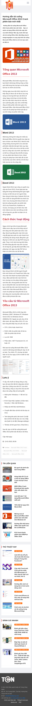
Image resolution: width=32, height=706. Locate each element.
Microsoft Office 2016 (18, 454)
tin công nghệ (15, 698)
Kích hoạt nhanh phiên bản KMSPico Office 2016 (21, 534)
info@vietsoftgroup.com (12, 695)
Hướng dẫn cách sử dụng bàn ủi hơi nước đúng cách (21, 586)
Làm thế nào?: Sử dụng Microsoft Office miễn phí (21, 498)
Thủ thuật (18, 551)
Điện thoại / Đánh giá (21, 624)
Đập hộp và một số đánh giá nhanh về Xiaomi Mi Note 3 (20, 644)
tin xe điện (22, 698)
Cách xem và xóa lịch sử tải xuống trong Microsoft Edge (21, 609)
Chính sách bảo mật (10, 700)
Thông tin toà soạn (22, 700)
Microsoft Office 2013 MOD (11, 450)
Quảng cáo (14, 702)
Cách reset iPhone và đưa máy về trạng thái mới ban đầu (21, 597)
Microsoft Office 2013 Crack (19, 447)
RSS (20, 702)
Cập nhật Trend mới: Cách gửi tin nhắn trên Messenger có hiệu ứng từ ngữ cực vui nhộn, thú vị (21, 572)
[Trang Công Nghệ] (7, 679)
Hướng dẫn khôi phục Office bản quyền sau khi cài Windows (21, 525)
